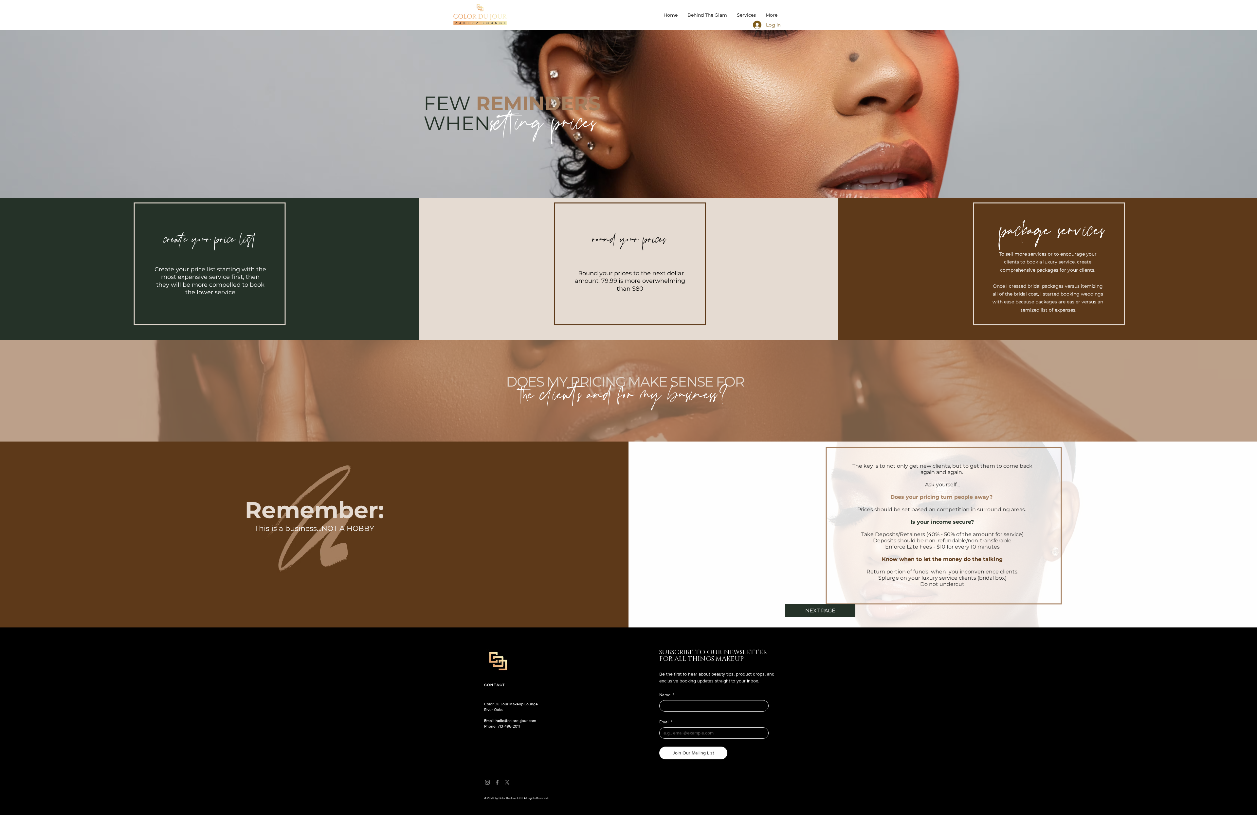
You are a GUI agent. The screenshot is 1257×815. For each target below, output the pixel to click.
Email (665, 721)
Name (666, 694)
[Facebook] (497, 782)
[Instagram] (487, 782)
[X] (507, 782)
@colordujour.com (510, 720)
